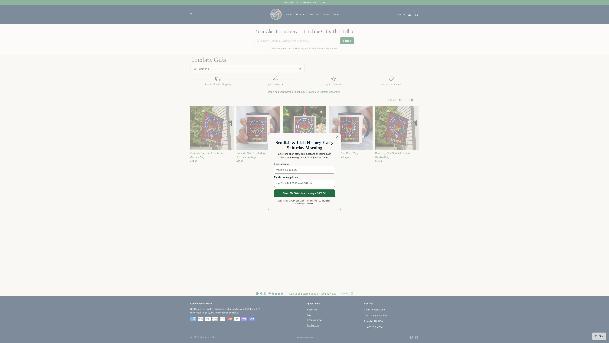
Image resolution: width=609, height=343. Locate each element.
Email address (281, 164)
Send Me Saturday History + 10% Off (304, 193)
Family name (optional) (286, 177)
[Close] (337, 136)
